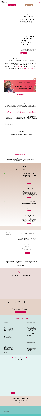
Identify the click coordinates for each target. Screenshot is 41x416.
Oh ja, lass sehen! (29, 210)
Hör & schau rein (29, 223)
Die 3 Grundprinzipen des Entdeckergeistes (17, 279)
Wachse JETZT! (29, 183)
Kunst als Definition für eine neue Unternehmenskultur (20, 285)
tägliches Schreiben (20, 240)
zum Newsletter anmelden (20, 311)
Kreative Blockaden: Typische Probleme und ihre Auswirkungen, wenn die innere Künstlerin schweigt (19, 292)
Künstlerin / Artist (12, 5)
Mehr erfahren (23, 53)
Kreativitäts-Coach (29, 5)
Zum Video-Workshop (20, 94)
